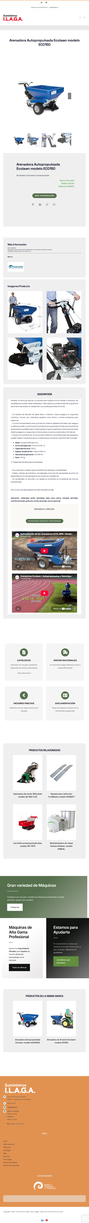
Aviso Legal (7, 1159)
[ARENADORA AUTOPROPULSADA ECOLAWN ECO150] (41, 96)
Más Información (24, 673)
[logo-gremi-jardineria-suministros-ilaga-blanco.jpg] (44, 1182)
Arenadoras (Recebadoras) (23, 249)
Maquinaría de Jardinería (23, 251)
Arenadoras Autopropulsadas (42, 249)
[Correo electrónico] (54, 204)
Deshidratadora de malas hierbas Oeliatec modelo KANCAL (61, 846)
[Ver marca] (16, 263)
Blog (4, 1153)
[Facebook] (32, 204)
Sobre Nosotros (9, 1144)
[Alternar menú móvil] (84, 17)
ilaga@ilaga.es (53, 7)
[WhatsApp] (47, 204)
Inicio (5, 1141)
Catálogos (7, 1150)
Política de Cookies (10, 1162)
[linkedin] (42, 1220)
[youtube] (47, 1220)
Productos (7, 1147)
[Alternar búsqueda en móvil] (80, 17)
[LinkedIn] (40, 204)
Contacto (6, 1156)
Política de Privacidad (11, 1165)
